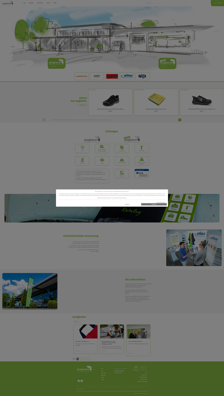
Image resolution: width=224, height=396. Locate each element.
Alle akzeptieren (154, 204)
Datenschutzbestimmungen (121, 198)
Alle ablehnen (127, 204)
